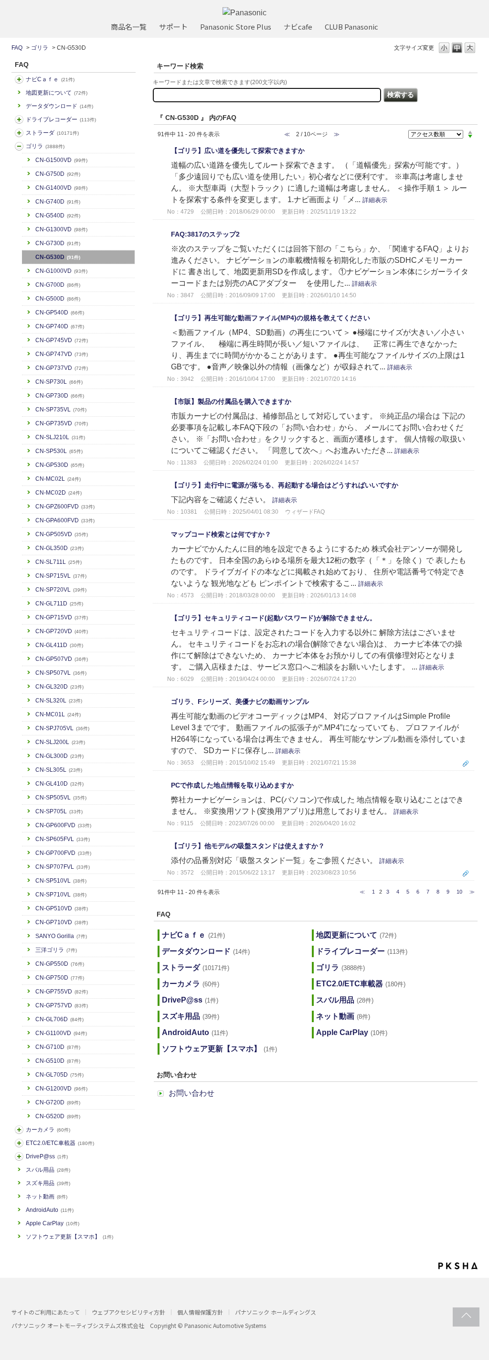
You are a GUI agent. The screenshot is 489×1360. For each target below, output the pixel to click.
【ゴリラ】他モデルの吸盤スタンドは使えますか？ (248, 846)
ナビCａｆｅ (50, 79)
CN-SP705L (59, 811)
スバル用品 (48, 1169)
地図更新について (56, 92)
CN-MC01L (58, 714)
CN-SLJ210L (60, 437)
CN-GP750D (59, 977)
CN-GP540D (59, 312)
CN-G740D (57, 201)
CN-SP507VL (60, 672)
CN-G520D (57, 1116)
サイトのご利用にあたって (45, 1312)
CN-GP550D (59, 964)
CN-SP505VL (60, 797)
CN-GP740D (59, 326)
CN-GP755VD (61, 991)
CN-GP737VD (61, 368)
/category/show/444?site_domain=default (19, 1143)
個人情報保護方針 (200, 1312)
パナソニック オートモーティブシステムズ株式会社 (77, 1325)
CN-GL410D (59, 783)
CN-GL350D (59, 548)
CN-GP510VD (61, 908)
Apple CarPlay (52, 1223)
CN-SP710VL (60, 894)
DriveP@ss (47, 1156)
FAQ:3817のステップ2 (205, 234)
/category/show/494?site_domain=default (19, 1129)
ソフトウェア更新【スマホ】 (69, 1236)
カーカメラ (48, 1129)
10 (459, 892)
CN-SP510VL (60, 880)
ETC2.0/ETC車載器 (60, 1143)
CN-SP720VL (60, 589)
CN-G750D (57, 174)
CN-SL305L (58, 769)
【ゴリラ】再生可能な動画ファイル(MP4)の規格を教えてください (270, 318)
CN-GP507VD (61, 659)
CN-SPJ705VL (62, 728)
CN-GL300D (59, 756)
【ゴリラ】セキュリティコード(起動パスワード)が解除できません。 (273, 618)
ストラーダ (52, 133)
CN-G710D (57, 1047)
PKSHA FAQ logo (458, 1266)
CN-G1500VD (61, 160)
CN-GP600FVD (63, 825)
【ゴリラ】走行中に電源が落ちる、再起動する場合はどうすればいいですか (284, 485)
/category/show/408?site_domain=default (19, 79)
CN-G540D (57, 215)
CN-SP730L (59, 381)
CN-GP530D (59, 465)
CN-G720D (57, 1102)
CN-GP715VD (61, 617)
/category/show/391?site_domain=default (19, 133)
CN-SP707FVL (62, 866)
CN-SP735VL (60, 409)
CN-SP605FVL (62, 839)
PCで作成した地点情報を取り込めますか (232, 785)
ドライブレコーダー (61, 119)
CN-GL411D (59, 645)
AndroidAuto (50, 1210)
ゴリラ (39, 47)
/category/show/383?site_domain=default (19, 146)
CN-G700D (57, 284)
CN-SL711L (58, 562)
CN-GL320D (59, 686)
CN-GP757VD (61, 1005)
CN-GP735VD (61, 423)
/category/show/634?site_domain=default (19, 119)
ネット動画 (46, 1196)
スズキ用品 (48, 1183)
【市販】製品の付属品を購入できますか (231, 401)
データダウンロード (59, 106)
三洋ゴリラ (56, 950)
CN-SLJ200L (60, 742)
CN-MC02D (58, 492)
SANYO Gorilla (61, 936)
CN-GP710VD (61, 922)
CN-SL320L (58, 700)
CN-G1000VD (61, 271)
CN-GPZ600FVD (65, 506)
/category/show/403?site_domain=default (19, 1156)
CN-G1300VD (61, 229)
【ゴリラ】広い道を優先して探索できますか (238, 150)
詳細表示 (374, 200)
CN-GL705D (59, 1074)
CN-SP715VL (60, 575)
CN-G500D (57, 298)
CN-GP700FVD (63, 853)
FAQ (16, 47)
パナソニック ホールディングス (275, 1312)
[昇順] (470, 132)
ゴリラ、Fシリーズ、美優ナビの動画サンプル (240, 701)
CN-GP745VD (61, 340)
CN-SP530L (59, 451)
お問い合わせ (191, 1093)
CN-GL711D (59, 603)
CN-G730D (57, 243)
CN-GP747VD (61, 354)
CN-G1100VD (61, 1033)
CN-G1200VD (61, 1088)
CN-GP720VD (61, 631)
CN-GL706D (59, 1019)
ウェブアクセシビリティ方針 (128, 1312)
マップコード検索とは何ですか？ (221, 534)
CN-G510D (57, 1061)
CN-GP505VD (61, 534)
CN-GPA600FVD (65, 520)
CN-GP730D (59, 395)
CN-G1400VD (61, 187)
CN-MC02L (58, 478)
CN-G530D (57, 257)
